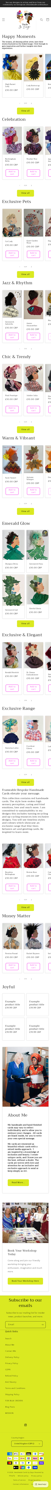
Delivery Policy (12, 1357)
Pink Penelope (11, 396)
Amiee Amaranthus (32, 324)
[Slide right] (31, 103)
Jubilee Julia (32, 396)
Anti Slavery (10, 1382)
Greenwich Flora (36, 564)
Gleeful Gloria (35, 609)
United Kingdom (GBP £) (24, 1444)
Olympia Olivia (11, 564)
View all (25, 111)
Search (8, 1339)
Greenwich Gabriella (9, 323)
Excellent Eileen (31, 747)
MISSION (9, 1413)
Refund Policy (11, 1376)
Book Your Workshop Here (25, 1281)
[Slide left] (19, 103)
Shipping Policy (12, 1394)
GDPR (8, 1370)
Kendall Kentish (12, 672)
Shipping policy (34, 1480)
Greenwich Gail (11, 610)
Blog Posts (10, 1407)
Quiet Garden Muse (32, 242)
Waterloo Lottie (12, 748)
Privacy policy (36, 1476)
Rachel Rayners (33, 954)
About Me (9, 1345)
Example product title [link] (12, 1003)
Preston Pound (11, 954)
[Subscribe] (42, 1324)
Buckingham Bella (10, 160)
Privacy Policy (11, 1363)
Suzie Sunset (10, 478)
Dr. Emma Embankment (32, 673)
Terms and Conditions (15, 1388)
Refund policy (23, 1476)
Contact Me (10, 1351)
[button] (3, 20)
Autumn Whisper (30, 478)
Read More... (18, 1182)
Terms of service (19, 1480)
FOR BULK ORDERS (14, 1401)
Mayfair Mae (32, 159)
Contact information (21, 1484)
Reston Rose (32, 872)
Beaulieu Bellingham (10, 873)
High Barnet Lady (10, 85)
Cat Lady (9, 241)
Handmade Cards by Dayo (24, 1472)
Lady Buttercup (33, 86)
